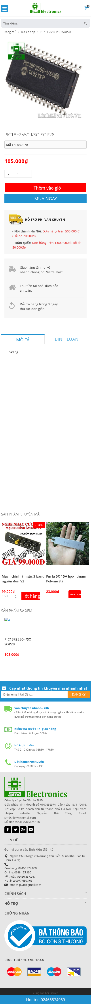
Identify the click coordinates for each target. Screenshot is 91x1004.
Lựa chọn (74, 594)
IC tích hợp (28, 32)
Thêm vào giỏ (47, 188)
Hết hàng (30, 596)
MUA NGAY (45, 199)
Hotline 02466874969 (45, 999)
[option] (43, 79)
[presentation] (23, 340)
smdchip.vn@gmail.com (25, 885)
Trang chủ (9, 32)
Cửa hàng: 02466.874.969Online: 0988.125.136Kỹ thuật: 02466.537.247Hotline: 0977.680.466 (20, 874)
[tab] (23, 339)
